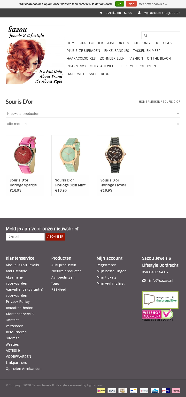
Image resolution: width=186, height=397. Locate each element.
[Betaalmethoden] (100, 391)
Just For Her (91, 43)
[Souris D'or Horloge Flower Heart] (116, 155)
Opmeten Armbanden (23, 368)
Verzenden (14, 326)
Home (71, 43)
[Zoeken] (143, 35)
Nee (131, 4)
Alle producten (63, 265)
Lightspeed (95, 385)
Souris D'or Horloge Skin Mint (70, 182)
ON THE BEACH (159, 58)
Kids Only (142, 43)
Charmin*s (76, 66)
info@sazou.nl (161, 280)
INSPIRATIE (76, 74)
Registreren (106, 265)
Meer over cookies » (153, 4)
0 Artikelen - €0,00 (119, 13)
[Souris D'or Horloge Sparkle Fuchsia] (25, 155)
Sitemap (13, 338)
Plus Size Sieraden (83, 50)
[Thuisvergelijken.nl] (161, 300)
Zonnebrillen (112, 58)
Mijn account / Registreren (161, 13)
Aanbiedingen (63, 277)
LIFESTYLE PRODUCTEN (138, 66)
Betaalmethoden (19, 308)
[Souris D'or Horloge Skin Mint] (70, 155)
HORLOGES (163, 43)
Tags (55, 283)
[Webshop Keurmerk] (161, 315)
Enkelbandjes (116, 50)
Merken (154, 102)
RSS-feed (58, 289)
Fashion (136, 58)
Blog (105, 74)
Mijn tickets (106, 277)
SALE (93, 74)
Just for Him (118, 43)
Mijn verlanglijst (110, 283)
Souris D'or (171, 102)
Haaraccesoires (81, 58)
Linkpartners (16, 362)
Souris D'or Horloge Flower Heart (113, 182)
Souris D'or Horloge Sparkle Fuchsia (23, 182)
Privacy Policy (18, 301)
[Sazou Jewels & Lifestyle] (35, 55)
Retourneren (16, 332)
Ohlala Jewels (103, 66)
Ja (119, 4)
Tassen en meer (147, 50)
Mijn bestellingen (111, 271)
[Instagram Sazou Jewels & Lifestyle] (176, 229)
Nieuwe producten (66, 271)
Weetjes (12, 344)
